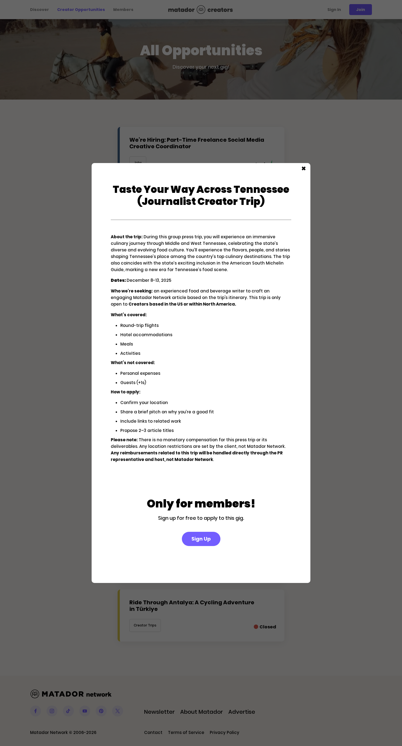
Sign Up (201, 538)
